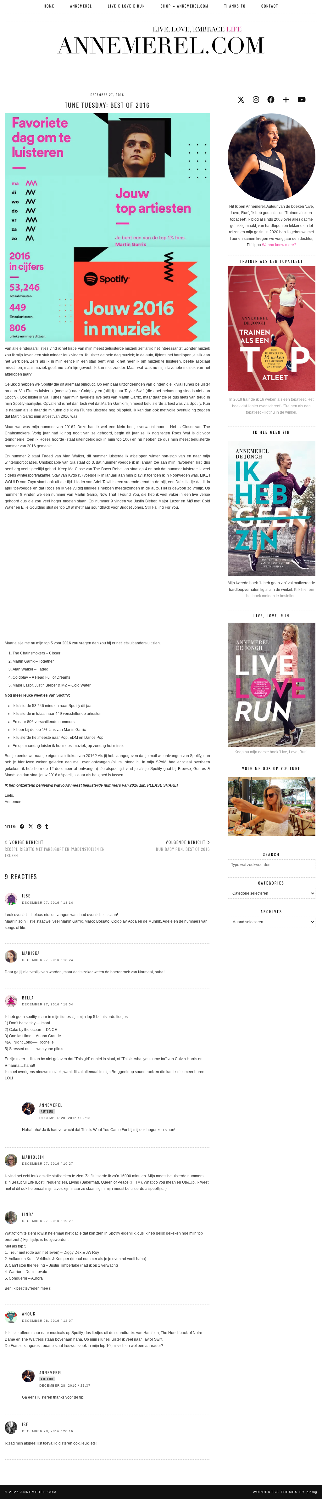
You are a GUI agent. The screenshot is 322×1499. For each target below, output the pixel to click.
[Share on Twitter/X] (31, 826)
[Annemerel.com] (161, 39)
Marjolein (33, 1157)
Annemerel (81, 5)
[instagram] (256, 100)
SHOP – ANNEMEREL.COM (184, 5)
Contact (269, 5)
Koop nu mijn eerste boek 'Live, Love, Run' (271, 752)
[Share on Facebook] (22, 826)
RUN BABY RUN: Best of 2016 (183, 845)
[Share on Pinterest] (39, 826)
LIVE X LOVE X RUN (126, 5)
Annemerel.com (38, 1492)
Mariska (31, 953)
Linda (28, 1214)
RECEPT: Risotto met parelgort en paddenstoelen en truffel (55, 848)
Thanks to (235, 5)
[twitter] (241, 100)
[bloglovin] (286, 100)
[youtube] (301, 100)
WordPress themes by (285, 1492)
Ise (25, 1424)
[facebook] (271, 100)
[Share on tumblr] (47, 826)
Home (49, 5)
